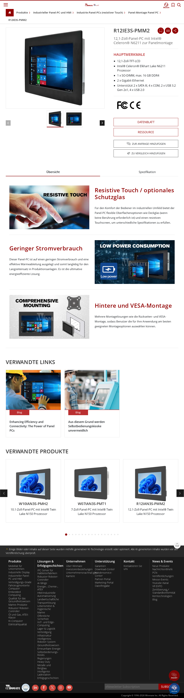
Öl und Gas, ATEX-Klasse (18, 616)
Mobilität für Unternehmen (16, 567)
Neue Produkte (160, 566)
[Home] (10, 13)
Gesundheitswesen (48, 645)
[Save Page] (161, 30)
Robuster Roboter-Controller (18, 610)
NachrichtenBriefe (162, 569)
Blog (154, 599)
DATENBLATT (146, 122)
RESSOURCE (146, 132)
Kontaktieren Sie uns (133, 567)
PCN (154, 572)
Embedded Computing (14, 593)
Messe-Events (160, 579)
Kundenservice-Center (103, 574)
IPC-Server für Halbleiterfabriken (47, 572)
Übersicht (53, 172)
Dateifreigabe (102, 585)
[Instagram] (61, 687)
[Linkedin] (35, 688)
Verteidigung (44, 632)
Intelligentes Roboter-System (46, 640)
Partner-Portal (103, 579)
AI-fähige (42, 583)
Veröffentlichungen (163, 576)
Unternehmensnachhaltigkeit (77, 572)
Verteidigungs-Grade (19, 582)
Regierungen (44, 658)
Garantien (100, 566)
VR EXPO (157, 586)
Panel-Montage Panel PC (143, 12)
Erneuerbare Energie (49, 648)
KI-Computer (15, 621)
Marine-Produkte (17, 604)
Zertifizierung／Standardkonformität (163, 591)
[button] (174, 676)
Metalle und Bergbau (44, 667)
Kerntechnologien (162, 596)
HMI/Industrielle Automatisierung (46, 594)
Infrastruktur (44, 635)
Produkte (22, 12)
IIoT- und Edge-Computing (46, 624)
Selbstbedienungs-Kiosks (47, 653)
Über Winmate (74, 566)
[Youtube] (69, 688)
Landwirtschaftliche (48, 599)
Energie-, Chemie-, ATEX (47, 588)
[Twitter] (52, 688)
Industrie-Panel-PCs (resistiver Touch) (100, 12)
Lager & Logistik (46, 628)
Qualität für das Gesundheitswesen (19, 600)
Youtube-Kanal (160, 583)
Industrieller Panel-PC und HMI (52, 12)
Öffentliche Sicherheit (43, 617)
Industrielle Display (19, 572)
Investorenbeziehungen (77, 569)
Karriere (70, 576)
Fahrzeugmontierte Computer (19, 587)
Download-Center (105, 569)
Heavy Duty (43, 661)
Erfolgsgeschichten (48, 678)
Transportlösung (46, 602)
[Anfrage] (168, 31)
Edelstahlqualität (17, 624)
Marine (41, 612)
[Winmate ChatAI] (174, 688)
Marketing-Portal (104, 582)
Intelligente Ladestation (43, 673)
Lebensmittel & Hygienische (46, 607)
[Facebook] (44, 688)
